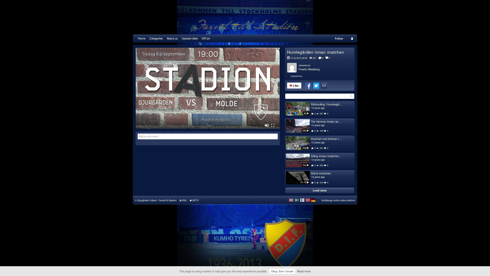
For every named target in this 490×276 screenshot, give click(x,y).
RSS (184, 200)
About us (172, 38)
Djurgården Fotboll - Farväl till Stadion (157, 200)
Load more (320, 190)
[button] (266, 125)
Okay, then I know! (282, 271)
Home (141, 38)
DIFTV (195, 200)
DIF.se (206, 38)
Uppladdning (296, 75)
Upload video (190, 38)
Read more (304, 271)
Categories (156, 38)
